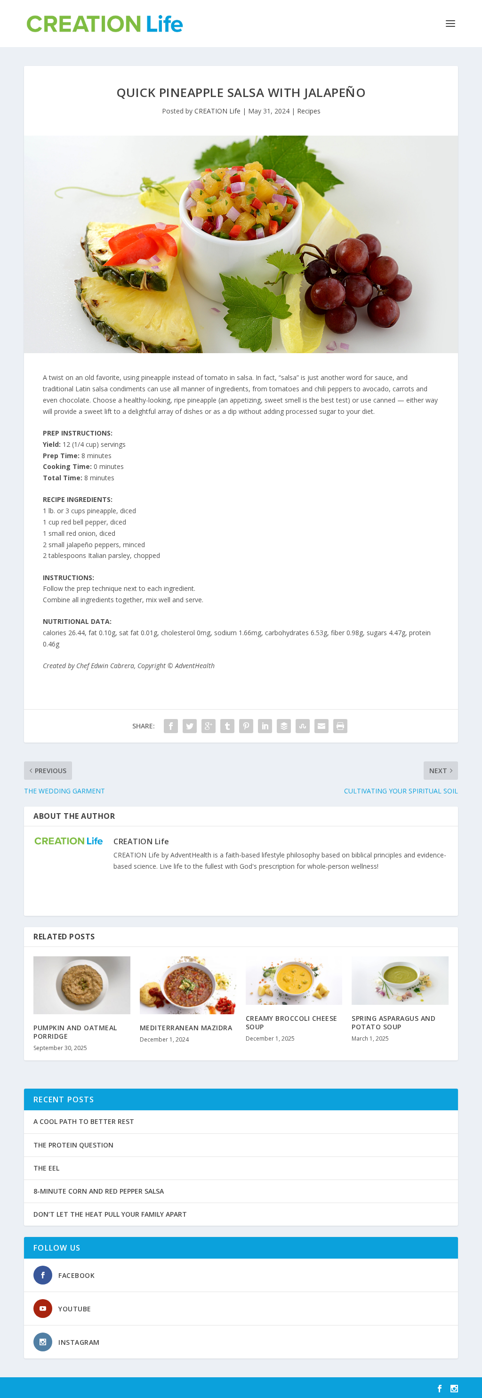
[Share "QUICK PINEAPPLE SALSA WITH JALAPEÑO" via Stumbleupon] (302, 726)
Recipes (309, 110)
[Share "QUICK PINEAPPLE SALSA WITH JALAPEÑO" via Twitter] (189, 726)
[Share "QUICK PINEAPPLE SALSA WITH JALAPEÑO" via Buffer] (283, 726)
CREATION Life (217, 110)
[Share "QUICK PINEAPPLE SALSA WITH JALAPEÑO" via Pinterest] (246, 726)
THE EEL (46, 1168)
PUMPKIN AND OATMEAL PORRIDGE (75, 1032)
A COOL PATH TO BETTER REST (83, 1121)
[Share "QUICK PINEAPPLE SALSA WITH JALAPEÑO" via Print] (340, 726)
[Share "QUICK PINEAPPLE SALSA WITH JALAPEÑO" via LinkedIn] (265, 726)
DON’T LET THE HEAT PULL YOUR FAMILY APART (110, 1214)
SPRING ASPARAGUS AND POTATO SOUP (393, 1022)
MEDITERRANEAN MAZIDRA (186, 1027)
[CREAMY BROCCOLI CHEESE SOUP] (294, 980)
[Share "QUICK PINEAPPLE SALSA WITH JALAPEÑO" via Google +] (208, 726)
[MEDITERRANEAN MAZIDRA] (188, 985)
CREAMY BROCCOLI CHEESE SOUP (291, 1022)
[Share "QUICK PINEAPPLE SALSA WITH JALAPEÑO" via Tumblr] (227, 726)
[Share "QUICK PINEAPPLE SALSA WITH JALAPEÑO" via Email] (321, 726)
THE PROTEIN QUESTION (73, 1144)
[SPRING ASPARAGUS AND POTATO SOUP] (400, 980)
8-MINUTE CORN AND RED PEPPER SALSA (98, 1191)
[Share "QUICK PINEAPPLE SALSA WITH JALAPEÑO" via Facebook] (170, 726)
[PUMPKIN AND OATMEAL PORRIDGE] (81, 985)
